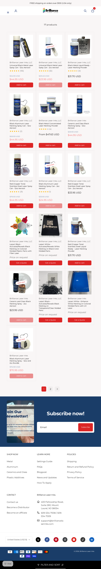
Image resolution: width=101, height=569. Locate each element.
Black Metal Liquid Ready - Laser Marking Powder (79, 66)
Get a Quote (21, 263)
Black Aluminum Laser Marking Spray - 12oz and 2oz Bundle (20, 361)
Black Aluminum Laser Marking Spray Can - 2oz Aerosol (49, 186)
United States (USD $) (17, 539)
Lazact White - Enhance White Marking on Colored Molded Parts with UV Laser (79, 304)
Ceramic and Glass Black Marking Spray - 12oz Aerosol (78, 125)
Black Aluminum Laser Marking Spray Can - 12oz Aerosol (20, 125)
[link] (50, 3)
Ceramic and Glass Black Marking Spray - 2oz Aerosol (20, 303)
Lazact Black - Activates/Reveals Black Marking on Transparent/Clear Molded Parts (50, 305)
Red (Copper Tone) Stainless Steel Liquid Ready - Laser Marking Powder (77, 247)
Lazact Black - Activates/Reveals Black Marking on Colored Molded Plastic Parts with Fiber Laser (21, 248)
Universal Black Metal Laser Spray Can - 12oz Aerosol (21, 66)
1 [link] (43, 389)
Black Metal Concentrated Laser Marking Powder (50, 124)
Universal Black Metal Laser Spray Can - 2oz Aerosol (50, 66)
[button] (8, 11)
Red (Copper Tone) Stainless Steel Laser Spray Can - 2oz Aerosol (79, 186)
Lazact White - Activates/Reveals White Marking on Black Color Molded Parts (49, 247)
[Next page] (57, 389)
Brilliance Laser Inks (87, 551)
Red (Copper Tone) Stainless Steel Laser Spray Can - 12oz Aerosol (21, 186)
